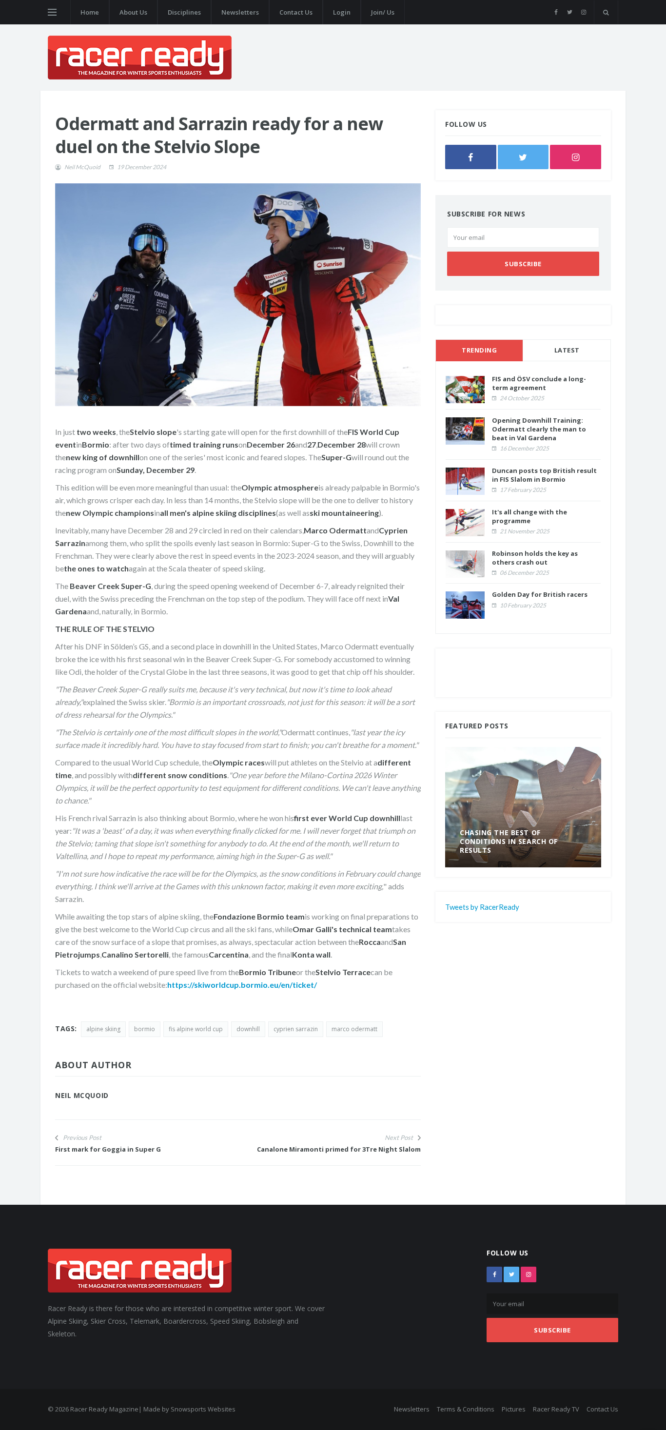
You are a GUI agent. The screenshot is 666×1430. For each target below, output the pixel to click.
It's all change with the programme (529, 516)
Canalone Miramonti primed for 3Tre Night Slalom (339, 1149)
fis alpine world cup (196, 1029)
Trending (479, 350)
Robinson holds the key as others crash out (535, 558)
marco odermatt (354, 1029)
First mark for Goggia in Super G (108, 1149)
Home (89, 12)
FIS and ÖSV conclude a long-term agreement (539, 383)
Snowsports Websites (203, 1409)
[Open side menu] (52, 12)
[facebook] (556, 12)
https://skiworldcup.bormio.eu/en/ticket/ (242, 984)
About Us (133, 12)
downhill (248, 1029)
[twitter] (570, 12)
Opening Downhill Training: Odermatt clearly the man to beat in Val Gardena (539, 429)
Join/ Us (382, 12)
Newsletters (240, 12)
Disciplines (184, 12)
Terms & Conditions (465, 1409)
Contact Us (296, 12)
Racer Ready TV (556, 1409)
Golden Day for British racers (540, 594)
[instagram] (583, 12)
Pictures (514, 1409)
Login (342, 12)
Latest (567, 350)
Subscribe (523, 263)
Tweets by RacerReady (482, 906)
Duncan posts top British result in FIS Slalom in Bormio (544, 475)
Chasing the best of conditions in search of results (509, 841)
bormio (144, 1029)
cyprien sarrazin (296, 1029)
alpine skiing (103, 1029)
